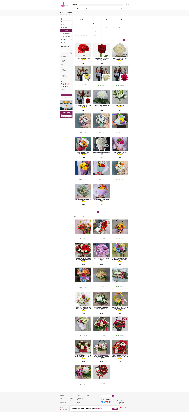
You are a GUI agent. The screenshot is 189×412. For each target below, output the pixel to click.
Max (109, 402)
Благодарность (81, 31)
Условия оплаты (80, 396)
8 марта (122, 31)
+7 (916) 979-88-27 (122, 395)
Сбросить (66, 97)
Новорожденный (81, 27)
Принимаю (115, 408)
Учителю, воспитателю (108, 31)
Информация (79, 393)
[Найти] (122, 5)
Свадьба (108, 23)
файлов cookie (99, 408)
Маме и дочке (94, 27)
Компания (72, 393)
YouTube (107, 402)
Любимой (81, 19)
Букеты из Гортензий (63, 402)
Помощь (89, 393)
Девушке (94, 19)
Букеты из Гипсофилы (63, 401)
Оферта (78, 402)
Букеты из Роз (62, 395)
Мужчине (108, 27)
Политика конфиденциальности (65, 409)
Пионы (61, 398)
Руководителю (122, 27)
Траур (94, 35)
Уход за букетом (79, 395)
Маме (122, 19)
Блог (88, 395)
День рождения (81, 23)
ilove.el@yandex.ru (122, 398)
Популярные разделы (64, 393)
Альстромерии (62, 396)
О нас (71, 395)
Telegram (105, 402)
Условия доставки (80, 398)
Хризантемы (62, 399)
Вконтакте (102, 402)
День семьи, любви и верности (81, 35)
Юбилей (94, 23)
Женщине (108, 19)
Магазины (79, 399)
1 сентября (94, 31)
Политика (71, 396)
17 (105, 211)
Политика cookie (71, 399)
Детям (122, 23)
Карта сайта (79, 401)
